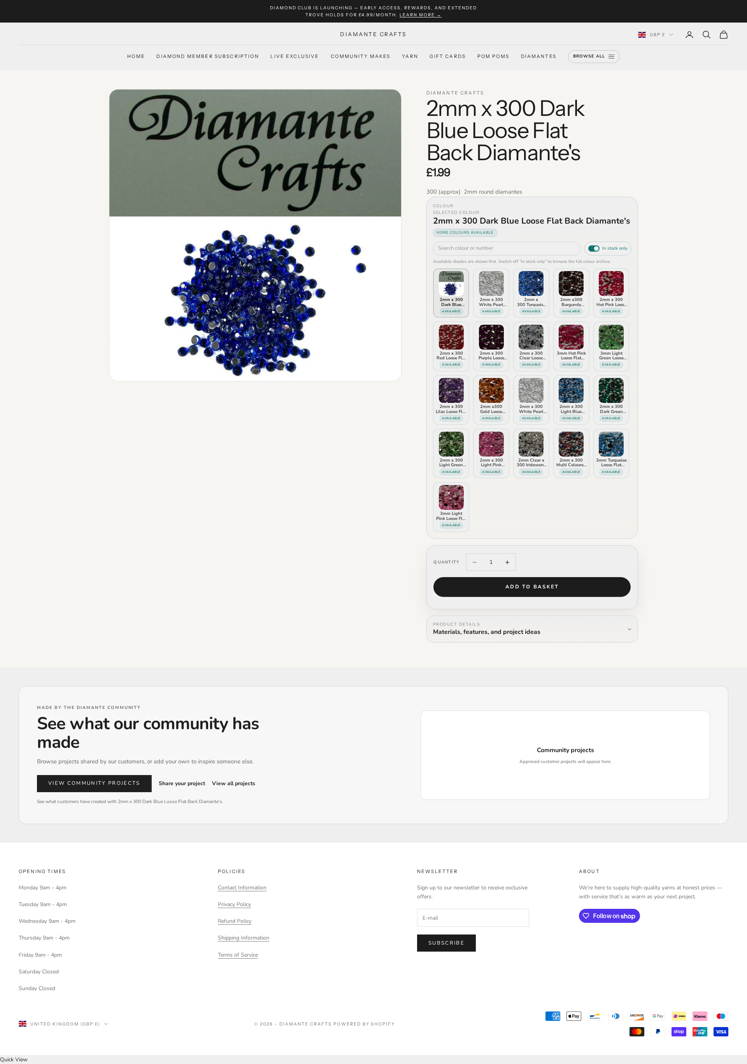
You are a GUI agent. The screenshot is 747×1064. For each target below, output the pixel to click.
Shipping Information (243, 938)
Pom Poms (493, 57)
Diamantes (538, 57)
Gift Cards (448, 57)
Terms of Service (238, 955)
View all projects (233, 783)
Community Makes (360, 57)
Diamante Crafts (455, 93)
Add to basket (532, 586)
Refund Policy (234, 921)
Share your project (182, 783)
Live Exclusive (294, 57)
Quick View (14, 1059)
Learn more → (421, 15)
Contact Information (242, 887)
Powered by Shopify (364, 1024)
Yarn (410, 57)
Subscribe (446, 943)
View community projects (94, 783)
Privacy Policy (234, 904)
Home (136, 57)
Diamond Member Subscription (207, 57)
